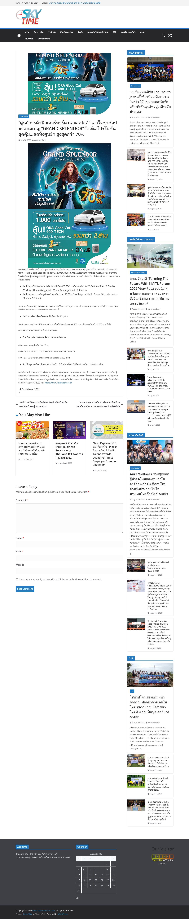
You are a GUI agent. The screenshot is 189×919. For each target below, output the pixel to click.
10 (78, 874)
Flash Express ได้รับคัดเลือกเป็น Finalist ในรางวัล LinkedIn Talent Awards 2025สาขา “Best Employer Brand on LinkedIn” (105, 454)
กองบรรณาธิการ (40, 140)
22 (108, 880)
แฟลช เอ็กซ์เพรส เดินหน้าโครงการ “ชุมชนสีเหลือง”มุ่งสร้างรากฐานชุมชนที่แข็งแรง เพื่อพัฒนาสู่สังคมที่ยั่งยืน (158, 784)
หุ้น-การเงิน (38, 32)
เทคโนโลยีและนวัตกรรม (97, 32)
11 (84, 874)
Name (20, 538)
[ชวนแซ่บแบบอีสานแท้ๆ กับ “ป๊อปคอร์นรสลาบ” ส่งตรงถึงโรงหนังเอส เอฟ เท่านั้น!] (32, 423)
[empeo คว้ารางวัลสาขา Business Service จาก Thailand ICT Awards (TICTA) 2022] (69, 423)
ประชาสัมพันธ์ (44, 38)
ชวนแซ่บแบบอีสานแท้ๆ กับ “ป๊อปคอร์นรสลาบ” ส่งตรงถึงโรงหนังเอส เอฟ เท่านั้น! (31, 448)
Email (19, 551)
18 (84, 880)
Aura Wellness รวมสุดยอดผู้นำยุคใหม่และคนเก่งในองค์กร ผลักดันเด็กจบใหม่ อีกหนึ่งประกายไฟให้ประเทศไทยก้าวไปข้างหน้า (149, 484)
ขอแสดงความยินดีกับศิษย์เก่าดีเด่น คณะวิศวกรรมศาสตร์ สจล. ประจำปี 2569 (158, 566)
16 (113, 874)
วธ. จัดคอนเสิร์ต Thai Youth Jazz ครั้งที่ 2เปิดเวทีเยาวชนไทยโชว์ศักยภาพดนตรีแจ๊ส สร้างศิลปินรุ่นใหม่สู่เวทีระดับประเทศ (150, 101)
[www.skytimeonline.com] (19, 35)
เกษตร (142, 32)
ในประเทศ (28, 38)
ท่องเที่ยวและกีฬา (128, 32)
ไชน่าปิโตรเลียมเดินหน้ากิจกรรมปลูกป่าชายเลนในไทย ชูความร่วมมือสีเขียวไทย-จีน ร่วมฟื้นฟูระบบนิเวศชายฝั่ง (75, 4)
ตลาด (26, 32)
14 (102, 874)
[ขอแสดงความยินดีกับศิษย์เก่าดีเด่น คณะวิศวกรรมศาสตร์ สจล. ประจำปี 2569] (136, 568)
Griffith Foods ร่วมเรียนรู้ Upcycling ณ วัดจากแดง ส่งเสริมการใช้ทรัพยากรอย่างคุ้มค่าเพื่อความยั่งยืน (158, 762)
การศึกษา (52, 32)
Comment (22, 500)
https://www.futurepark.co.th (58, 382)
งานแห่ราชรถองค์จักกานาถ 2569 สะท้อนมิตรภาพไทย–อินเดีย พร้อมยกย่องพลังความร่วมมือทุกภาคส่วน (159, 221)
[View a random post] (170, 35)
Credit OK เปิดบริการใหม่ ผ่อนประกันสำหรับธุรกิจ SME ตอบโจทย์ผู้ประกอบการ (43, 404)
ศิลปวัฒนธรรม (66, 32)
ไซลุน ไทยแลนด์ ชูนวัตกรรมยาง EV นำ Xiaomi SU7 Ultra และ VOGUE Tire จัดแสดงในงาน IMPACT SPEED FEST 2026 (158, 384)
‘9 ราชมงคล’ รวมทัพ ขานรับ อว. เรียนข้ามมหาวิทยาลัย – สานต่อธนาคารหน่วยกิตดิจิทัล (98, 404)
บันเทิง (80, 32)
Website (20, 564)
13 (96, 874)
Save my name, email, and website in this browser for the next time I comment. (60, 579)
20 (96, 880)
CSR (114, 32)
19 (90, 880)
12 (90, 874)
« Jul (78, 898)
